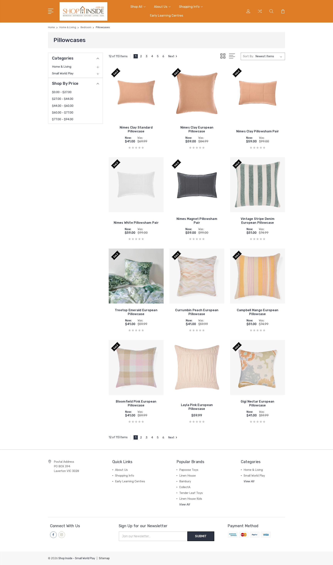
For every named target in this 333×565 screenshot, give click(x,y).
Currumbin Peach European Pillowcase (196, 312)
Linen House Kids (190, 498)
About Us (160, 6)
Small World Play (62, 73)
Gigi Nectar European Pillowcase (257, 403)
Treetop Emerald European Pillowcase (136, 312)
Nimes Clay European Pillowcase (197, 129)
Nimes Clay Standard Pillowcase (136, 129)
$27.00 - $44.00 (62, 99)
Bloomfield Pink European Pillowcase (136, 403)
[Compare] (260, 13)
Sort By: (248, 56)
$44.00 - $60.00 (62, 106)
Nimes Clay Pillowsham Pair (257, 131)
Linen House (187, 475)
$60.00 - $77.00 (62, 112)
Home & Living (61, 66)
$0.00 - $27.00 (61, 92)
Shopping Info (189, 6)
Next (171, 56)
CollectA (184, 487)
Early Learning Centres (166, 15)
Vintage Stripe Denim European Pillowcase (257, 220)
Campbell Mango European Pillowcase (257, 312)
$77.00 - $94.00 (62, 119)
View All (184, 504)
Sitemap (104, 558)
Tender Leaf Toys (191, 493)
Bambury (185, 481)
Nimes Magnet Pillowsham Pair (197, 220)
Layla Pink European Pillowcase (197, 407)
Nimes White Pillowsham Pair (136, 222)
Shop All (136, 6)
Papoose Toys (188, 470)
